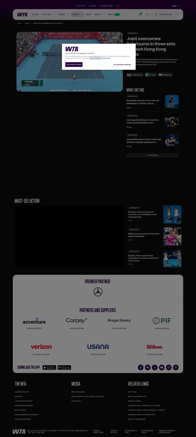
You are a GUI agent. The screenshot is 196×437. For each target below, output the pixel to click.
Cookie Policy (95, 58)
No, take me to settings (122, 64)
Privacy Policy (105, 58)
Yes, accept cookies (74, 64)
